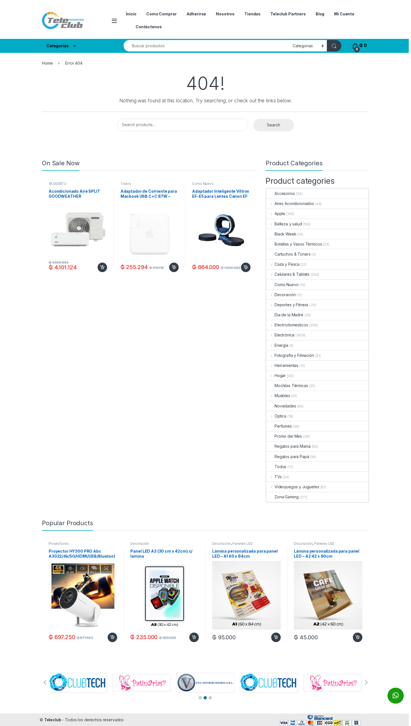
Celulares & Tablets (292, 274)
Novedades (285, 406)
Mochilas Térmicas (291, 385)
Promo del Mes (288, 436)
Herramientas (286, 365)
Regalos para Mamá (293, 446)
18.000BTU (58, 183)
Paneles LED (242, 543)
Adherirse (196, 13)
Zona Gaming (286, 496)
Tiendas (252, 13)
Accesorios (285, 193)
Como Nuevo (203, 183)
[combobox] (207, 45)
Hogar (280, 375)
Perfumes (283, 426)
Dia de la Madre (289, 314)
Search (273, 124)
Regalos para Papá (292, 456)
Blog (320, 13)
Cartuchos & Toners (292, 254)
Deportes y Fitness (291, 304)
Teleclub (52, 719)
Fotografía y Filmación (294, 355)
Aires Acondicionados (294, 203)
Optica (280, 416)
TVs (278, 476)
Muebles (282, 395)
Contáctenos (149, 26)
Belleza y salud (288, 223)
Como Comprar (161, 13)
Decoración (285, 294)
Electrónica (284, 335)
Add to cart (102, 267)
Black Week (285, 234)
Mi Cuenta (344, 13)
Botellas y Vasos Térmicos (298, 244)
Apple (280, 213)
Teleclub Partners (288, 13)
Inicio (131, 13)
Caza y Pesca (287, 264)
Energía (281, 345)
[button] (200, 697)
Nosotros (225, 13)
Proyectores (58, 543)
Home (47, 63)
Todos (126, 183)
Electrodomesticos (291, 324)
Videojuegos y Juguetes (297, 486)
